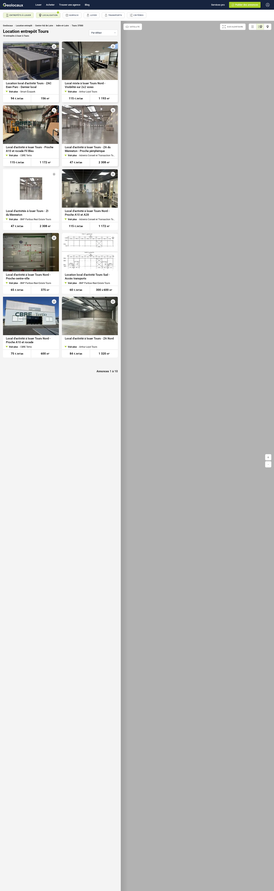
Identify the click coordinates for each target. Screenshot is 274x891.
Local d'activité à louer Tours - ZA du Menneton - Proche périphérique (88, 149)
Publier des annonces (246, 4)
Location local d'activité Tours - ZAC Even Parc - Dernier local (28, 85)
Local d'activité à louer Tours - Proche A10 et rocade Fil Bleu (29, 149)
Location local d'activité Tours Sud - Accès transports (87, 276)
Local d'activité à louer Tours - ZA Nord (89, 338)
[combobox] (103, 33)
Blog (87, 4)
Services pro (218, 4)
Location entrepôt (24, 25)
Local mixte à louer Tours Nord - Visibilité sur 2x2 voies (85, 85)
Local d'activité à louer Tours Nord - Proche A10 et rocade (28, 340)
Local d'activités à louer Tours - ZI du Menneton (27, 212)
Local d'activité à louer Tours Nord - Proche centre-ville (28, 276)
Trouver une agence (69, 4)
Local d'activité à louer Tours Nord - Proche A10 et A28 (87, 212)
